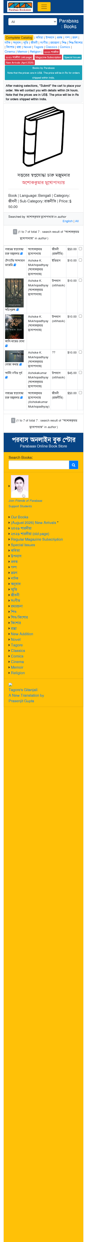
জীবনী (15, 595)
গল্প (14, 567)
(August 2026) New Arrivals (33, 522)
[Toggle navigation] (44, 6)
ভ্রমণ (14, 572)
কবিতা (15, 550)
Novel (16, 639)
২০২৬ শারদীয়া (21, 528)
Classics (18, 650)
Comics (17, 656)
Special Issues (23, 545)
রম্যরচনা (17, 606)
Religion (18, 672)
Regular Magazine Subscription (37, 539)
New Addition (22, 634)
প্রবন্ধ (14, 561)
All (77, 221)
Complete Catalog (19, 37)
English (68, 221)
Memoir (17, 667)
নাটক (14, 578)
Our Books (19, 517)
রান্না (14, 628)
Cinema (17, 661)
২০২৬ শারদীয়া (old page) (30, 533)
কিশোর (16, 622)
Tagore (17, 645)
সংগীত (15, 600)
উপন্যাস (16, 556)
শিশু (13, 611)
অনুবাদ (16, 583)
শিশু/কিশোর (19, 617)
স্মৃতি (14, 589)
